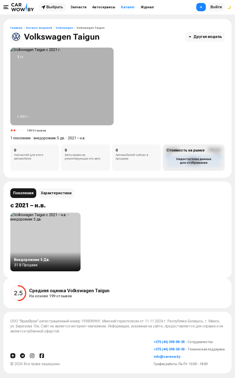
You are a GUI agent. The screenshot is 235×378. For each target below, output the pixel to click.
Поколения (23, 193)
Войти (216, 7)
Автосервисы (103, 7)
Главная (16, 27)
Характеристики (56, 193)
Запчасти (78, 7)
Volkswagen (64, 27)
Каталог (128, 7)
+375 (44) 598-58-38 (169, 349)
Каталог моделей (39, 27)
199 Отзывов (36, 130)
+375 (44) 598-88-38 (169, 342)
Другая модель (207, 36)
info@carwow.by (167, 356)
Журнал (147, 7)
